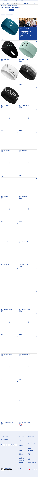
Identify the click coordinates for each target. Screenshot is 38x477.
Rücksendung (21, 441)
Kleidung (2, 5)
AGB (19, 468)
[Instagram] (2, 445)
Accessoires (5, 5)
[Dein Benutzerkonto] (32, 3)
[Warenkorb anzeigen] (36, 3)
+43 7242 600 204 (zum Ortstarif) (5, 436)
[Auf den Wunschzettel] (18, 19)
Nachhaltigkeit (21, 457)
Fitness (29, 458)
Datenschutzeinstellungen (21, 469)
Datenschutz (21, 468)
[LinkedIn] (14, 445)
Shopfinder (20, 453)
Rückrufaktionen (21, 444)
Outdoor (29, 455)
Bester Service (30, 450)
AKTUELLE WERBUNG (31, 445)
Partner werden (21, 454)
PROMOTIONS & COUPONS (32, 446)
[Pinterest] (11, 445)
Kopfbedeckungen (10, 5)
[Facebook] (4, 445)
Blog (29, 463)
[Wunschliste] (34, 3)
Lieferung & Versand (21, 436)
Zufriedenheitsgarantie (31, 443)
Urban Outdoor (8, 14)
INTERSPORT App (30, 437)
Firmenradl (21, 462)
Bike (29, 453)
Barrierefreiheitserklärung (22, 446)
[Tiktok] (7, 445)
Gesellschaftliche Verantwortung (21, 459)
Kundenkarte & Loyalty (31, 436)
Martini (2, 14)
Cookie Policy (15, 469)
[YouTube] (9, 445)
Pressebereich (21, 455)
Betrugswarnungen (21, 445)
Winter (29, 457)
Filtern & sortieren (19, 12)
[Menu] (1, 3)
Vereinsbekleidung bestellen (32, 462)
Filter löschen (16, 14)
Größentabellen (30, 459)
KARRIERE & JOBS (21, 460)
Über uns (20, 450)
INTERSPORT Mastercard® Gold (32, 439)
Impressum (16, 468)
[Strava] (16, 445)
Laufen (29, 454)
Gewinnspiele (30, 442)
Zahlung (20, 440)
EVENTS (29, 448)
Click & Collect (21, 437)
